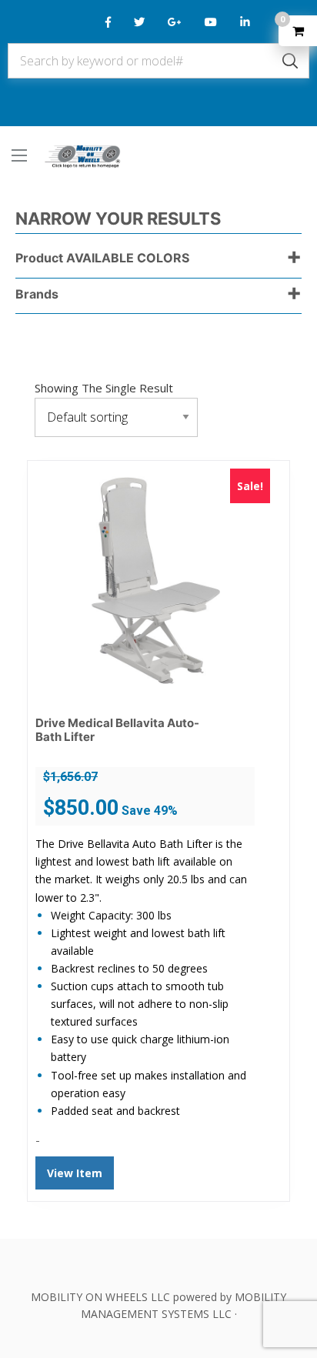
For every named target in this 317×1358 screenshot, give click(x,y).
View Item (74, 1173)
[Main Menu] (19, 155)
